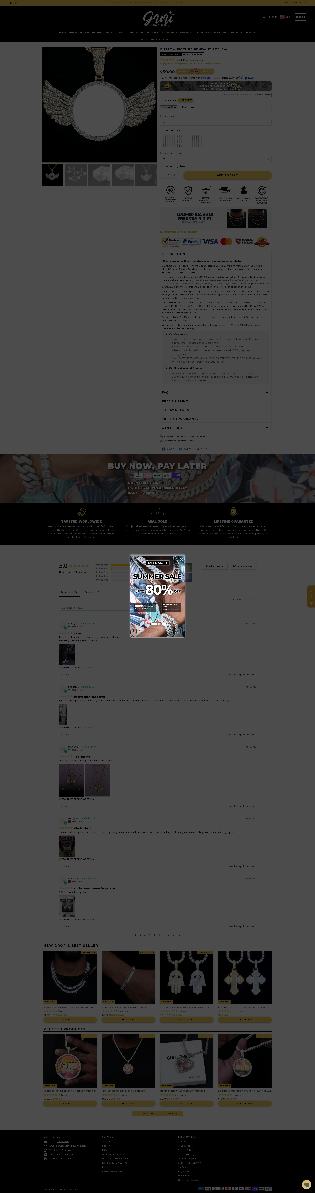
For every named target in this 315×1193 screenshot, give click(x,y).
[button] (306, 1184)
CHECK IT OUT (157, 623)
